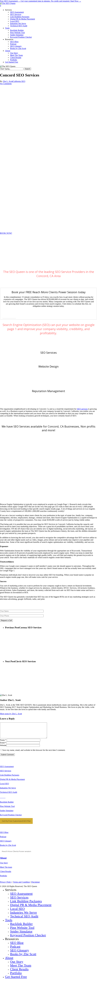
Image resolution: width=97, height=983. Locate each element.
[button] (6, 233)
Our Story (4, 863)
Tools (8, 920)
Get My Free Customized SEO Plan (16, 821)
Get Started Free (16, 977)
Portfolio (3, 876)
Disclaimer (35, 882)
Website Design (48, 366)
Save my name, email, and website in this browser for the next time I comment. (34, 750)
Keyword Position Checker (11, 815)
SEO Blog (4, 832)
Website (3, 745)
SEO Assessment (7, 766)
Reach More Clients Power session (16, 851)
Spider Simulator (6, 811)
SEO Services (48, 352)
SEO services (82, 409)
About (3, 858)
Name (3, 740)
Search (27, 69)
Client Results (5, 871)
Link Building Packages (9, 775)
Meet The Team (20, 965)
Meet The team (6, 867)
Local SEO (4, 784)
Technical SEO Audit (8, 792)
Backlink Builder (7, 802)
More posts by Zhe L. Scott (11, 714)
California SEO (19, 81)
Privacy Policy (6, 882)
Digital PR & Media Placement (12, 779)
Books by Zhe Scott (8, 845)
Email (3, 743)
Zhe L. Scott (8, 81)
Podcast (3, 837)
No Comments (6, 84)
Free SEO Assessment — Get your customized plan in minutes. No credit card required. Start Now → (40, 1)
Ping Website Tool (7, 806)
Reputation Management (48, 391)
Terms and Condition (21, 882)
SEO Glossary (5, 841)
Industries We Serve (8, 788)
